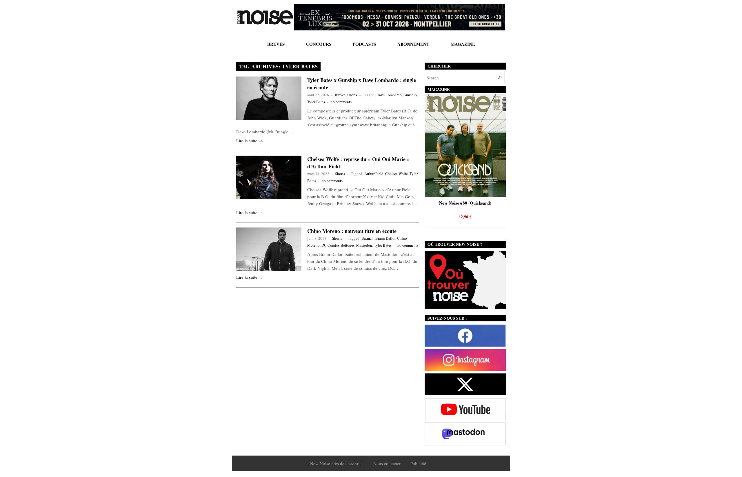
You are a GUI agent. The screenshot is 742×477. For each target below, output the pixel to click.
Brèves (276, 44)
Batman (367, 238)
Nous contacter (387, 463)
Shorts (352, 94)
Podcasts (364, 44)
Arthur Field (373, 173)
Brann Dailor (385, 238)
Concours (318, 44)
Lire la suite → (249, 140)
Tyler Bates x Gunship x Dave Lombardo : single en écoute (361, 83)
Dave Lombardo (389, 94)
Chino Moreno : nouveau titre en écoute (352, 231)
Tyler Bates (316, 101)
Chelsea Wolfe (396, 173)
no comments (341, 101)
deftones (347, 245)
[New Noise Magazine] (265, 17)
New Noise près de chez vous (336, 463)
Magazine (463, 44)
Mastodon (364, 245)
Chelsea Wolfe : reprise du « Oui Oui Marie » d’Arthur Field (358, 162)
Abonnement (413, 44)
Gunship (410, 94)
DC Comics (330, 245)
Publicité (418, 463)
